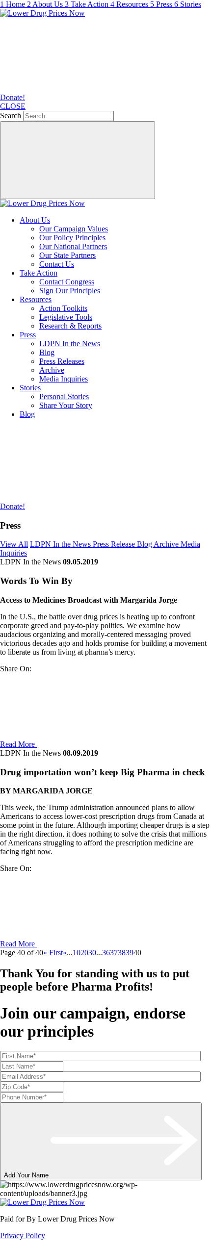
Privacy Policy (22, 1235)
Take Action (38, 273)
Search (10, 115)
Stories (30, 387)
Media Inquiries (63, 379)
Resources (36, 299)
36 (106, 952)
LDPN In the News (69, 343)
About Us (35, 220)
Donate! (12, 97)
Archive (51, 370)
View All (14, 544)
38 (122, 952)
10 (76, 952)
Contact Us (56, 264)
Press (28, 335)
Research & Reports (70, 326)
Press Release (115, 544)
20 (84, 952)
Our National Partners (73, 246)
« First (53, 952)
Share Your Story (65, 405)
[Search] (77, 160)
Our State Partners (67, 255)
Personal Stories (64, 396)
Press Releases (61, 361)
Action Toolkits (63, 308)
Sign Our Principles (69, 290)
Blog (46, 352)
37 (114, 952)
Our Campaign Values (73, 229)
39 (129, 952)
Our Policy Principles (72, 237)
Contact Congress (66, 282)
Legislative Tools (65, 317)
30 (92, 952)
